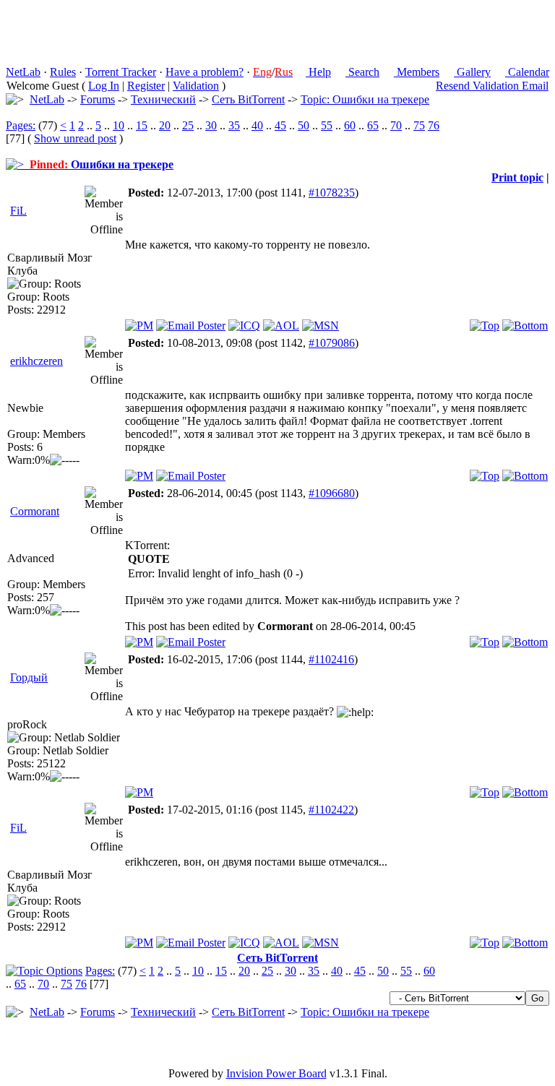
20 (165, 125)
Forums (97, 99)
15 (141, 125)
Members (416, 72)
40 (257, 125)
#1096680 (332, 493)
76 (433, 125)
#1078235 (332, 192)
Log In (103, 85)
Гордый (29, 677)
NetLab (23, 72)
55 (326, 125)
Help (318, 72)
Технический (163, 99)
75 (419, 125)
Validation (196, 85)
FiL (18, 210)
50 (303, 125)
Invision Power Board (276, 1073)
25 (188, 125)
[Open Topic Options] (44, 971)
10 (118, 125)
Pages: (20, 125)
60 (350, 125)
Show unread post (75, 138)
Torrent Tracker (120, 72)
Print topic (517, 177)
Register (146, 85)
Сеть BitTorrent (248, 99)
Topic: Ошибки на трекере (365, 99)
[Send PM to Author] (139, 325)
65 (373, 125)
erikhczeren (36, 361)
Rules (63, 72)
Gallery (472, 72)
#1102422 (331, 809)
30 (211, 125)
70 (396, 125)
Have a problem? (204, 72)
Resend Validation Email (492, 85)
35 (234, 125)
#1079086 (332, 343)
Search (362, 72)
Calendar (527, 72)
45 (280, 125)
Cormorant (34, 511)
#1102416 (331, 659)
